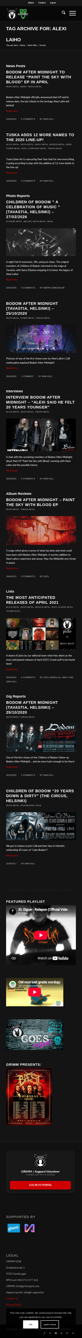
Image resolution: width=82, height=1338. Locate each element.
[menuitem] (31, 3)
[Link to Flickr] (73, 1333)
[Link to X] (50, 1333)
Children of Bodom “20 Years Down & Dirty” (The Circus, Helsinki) (40, 796)
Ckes (46, 576)
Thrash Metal (34, 87)
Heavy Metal (41, 144)
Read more (12, 111)
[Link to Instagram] (61, 1333)
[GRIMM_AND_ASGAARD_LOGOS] (34, 13)
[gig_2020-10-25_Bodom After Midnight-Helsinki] (41, 738)
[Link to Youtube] (56, 1333)
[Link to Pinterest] (67, 1333)
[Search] (61, 13)
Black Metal (12, 144)
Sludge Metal (65, 607)
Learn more (50, 1324)
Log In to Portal (40, 1185)
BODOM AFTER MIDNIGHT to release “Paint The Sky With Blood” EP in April (38, 77)
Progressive (27, 805)
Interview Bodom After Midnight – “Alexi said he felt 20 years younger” (40, 402)
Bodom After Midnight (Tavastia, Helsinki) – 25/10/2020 (32, 308)
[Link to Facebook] (44, 1333)
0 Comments (28, 119)
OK (31, 1324)
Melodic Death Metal (34, 221)
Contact (42, 3)
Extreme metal (14, 221)
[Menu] (70, 13)
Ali (59, 677)
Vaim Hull (48, 119)
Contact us (12, 1298)
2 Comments (28, 775)
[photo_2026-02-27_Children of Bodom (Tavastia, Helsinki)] (41, 242)
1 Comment (27, 376)
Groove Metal (42, 607)
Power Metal (13, 148)
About (31, 3)
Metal (50, 221)
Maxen (53, 677)
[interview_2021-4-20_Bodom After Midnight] (41, 435)
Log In (53, 3)
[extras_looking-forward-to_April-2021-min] (41, 634)
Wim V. (65, 677)
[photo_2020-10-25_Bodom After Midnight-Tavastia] (41, 339)
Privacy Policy (13, 1305)
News (23, 87)
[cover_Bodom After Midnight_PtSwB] (41, 530)
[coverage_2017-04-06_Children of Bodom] (41, 826)
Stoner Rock (13, 611)
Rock (24, 148)
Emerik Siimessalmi (53, 288)
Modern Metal (57, 144)
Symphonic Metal (37, 148)
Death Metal (12, 87)
